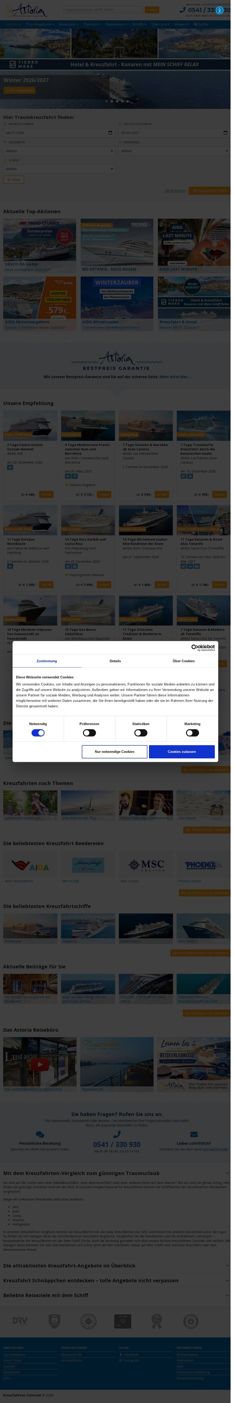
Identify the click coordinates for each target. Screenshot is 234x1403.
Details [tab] (115, 661)
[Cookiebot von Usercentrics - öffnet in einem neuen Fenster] (195, 647)
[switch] (89, 732)
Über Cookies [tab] (184, 661)
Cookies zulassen (182, 752)
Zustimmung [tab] (47, 661)
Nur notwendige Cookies (114, 752)
